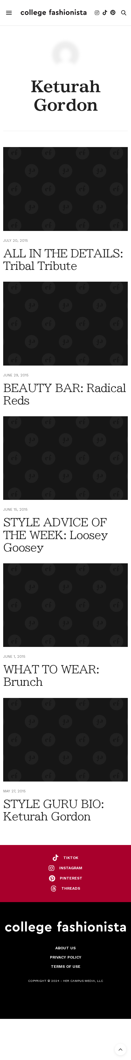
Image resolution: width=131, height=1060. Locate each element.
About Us (65, 948)
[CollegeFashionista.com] (53, 12)
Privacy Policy (65, 957)
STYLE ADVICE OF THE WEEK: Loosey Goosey (55, 534)
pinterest (71, 878)
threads (70, 888)
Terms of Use (65, 966)
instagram (70, 868)
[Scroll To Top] (120, 1049)
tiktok (70, 858)
